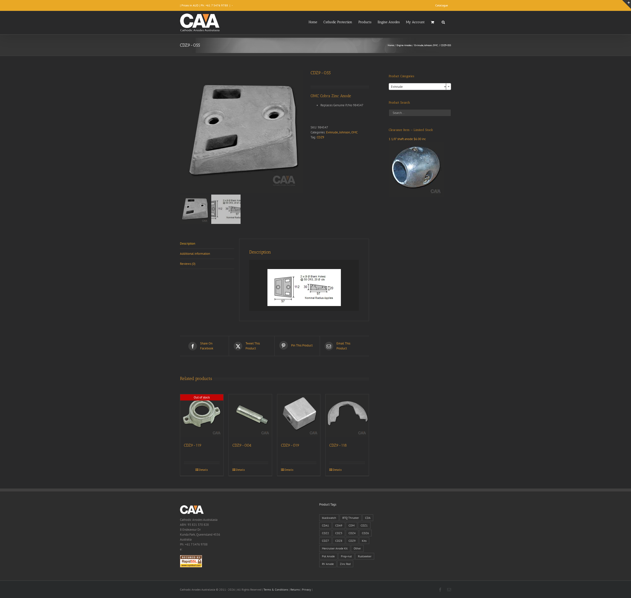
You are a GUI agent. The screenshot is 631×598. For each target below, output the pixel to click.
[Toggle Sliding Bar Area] (626, 4)
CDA (367, 518)
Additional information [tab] (195, 254)
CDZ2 (325, 533)
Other (357, 548)
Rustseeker (364, 556)
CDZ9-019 (290, 445)
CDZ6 (365, 533)
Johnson (344, 132)
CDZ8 (338, 541)
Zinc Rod (345, 564)
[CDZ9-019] (298, 415)
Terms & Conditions (275, 589)
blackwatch (329, 518)
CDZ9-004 (241, 445)
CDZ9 (320, 137)
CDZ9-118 (338, 445)
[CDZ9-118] (347, 415)
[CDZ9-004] (250, 415)
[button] (443, 21)
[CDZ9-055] (241, 131)
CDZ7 (325, 541)
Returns (295, 589)
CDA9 (338, 525)
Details (203, 469)
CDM (351, 525)
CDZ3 (338, 533)
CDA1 (325, 525)
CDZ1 (364, 525)
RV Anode (328, 564)
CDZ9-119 (193, 445)
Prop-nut (346, 556)
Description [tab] (187, 243)
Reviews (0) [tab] (187, 264)
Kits (364, 541)
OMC (354, 132)
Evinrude (332, 132)
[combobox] (420, 86)
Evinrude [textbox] (418, 87)
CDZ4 (352, 533)
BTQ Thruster (350, 518)
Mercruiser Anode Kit (335, 548)
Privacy (306, 589)
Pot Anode (328, 556)
